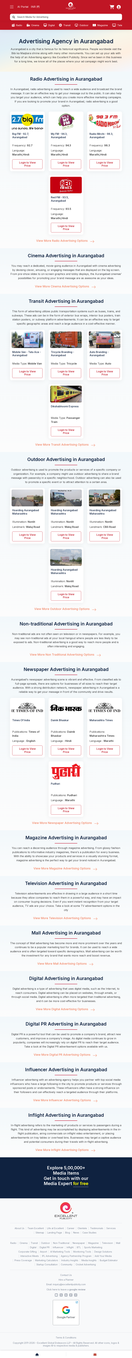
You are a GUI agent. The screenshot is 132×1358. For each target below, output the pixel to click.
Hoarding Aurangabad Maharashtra (25, 512)
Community (66, 1264)
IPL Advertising (50, 1256)
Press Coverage (23, 1260)
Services (111, 1228)
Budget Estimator (109, 1260)
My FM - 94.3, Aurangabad (59, 135)
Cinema (35, 25)
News (76, 1232)
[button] (12, 7)
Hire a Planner (66, 1279)
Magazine (102, 25)
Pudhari (55, 783)
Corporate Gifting (27, 1251)
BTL (79, 1247)
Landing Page (54, 1232)
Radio (18, 25)
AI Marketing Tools (60, 1251)
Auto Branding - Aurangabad (99, 353)
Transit (67, 25)
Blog (67, 1232)
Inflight (70, 1247)
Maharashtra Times (101, 720)
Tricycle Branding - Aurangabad (62, 353)
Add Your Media (103, 1256)
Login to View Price (27, 164)
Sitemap (40, 1232)
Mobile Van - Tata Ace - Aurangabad (26, 353)
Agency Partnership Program (76, 1256)
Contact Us (66, 1275)
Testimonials (96, 1228)
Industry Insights (69, 1260)
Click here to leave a (66, 1289)
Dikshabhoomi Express (65, 406)
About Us (19, 1228)
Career (70, 1228)
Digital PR (45, 1247)
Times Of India (21, 720)
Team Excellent (36, 1228)
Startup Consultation (47, 1264)
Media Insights (89, 1260)
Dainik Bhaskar (60, 720)
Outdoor (83, 25)
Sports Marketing (93, 1247)
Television (122, 25)
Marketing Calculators (46, 1260)
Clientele (82, 1228)
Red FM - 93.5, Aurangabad (60, 199)
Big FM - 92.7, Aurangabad (20, 135)
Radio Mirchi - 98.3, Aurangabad (101, 135)
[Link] (112, 7)
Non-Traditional (61, 1243)
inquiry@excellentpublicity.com (69, 1284)
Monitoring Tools (82, 1251)
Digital (51, 25)
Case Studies (89, 1232)
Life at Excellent (55, 1228)
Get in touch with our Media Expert (66, 1181)
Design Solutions (103, 1251)
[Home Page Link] (71, 5)
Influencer (58, 1247)
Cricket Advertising (86, 1264)
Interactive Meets (29, 1256)
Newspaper (79, 1243)
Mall (118, 1243)
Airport (43, 1251)
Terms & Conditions (66, 1337)
